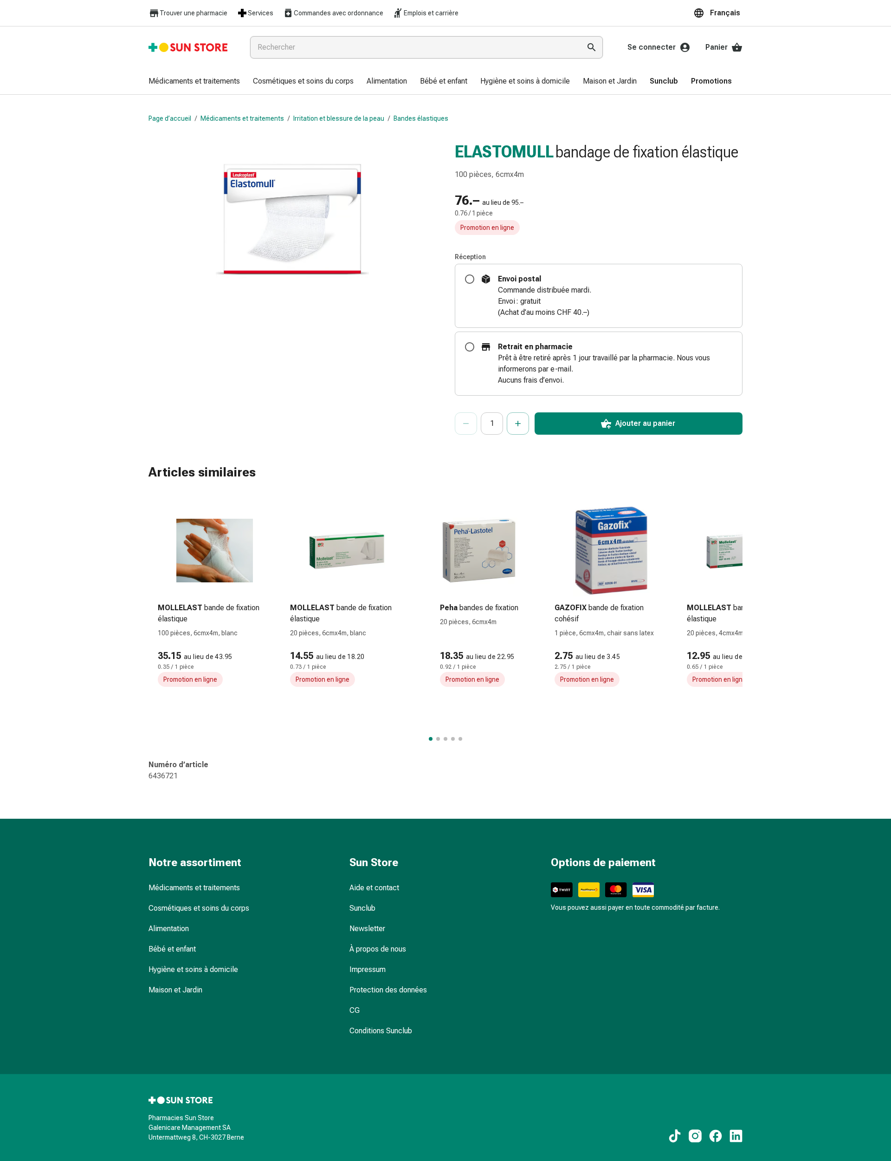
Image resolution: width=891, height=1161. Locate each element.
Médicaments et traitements (242, 118)
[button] (717, 13)
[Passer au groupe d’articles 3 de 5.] (445, 739)
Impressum (367, 969)
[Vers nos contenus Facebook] (715, 1135)
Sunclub (362, 908)
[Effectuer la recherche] (592, 47)
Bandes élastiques (421, 118)
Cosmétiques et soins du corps (198, 908)
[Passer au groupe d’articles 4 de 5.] (453, 739)
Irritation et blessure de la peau (338, 118)
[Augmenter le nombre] (518, 423)
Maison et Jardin (175, 989)
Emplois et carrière (431, 13)
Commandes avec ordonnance (338, 13)
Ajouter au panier (645, 423)
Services (260, 13)
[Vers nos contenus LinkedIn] (736, 1135)
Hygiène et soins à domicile (193, 969)
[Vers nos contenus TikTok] (674, 1135)
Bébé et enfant (172, 949)
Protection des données (388, 989)
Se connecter (651, 47)
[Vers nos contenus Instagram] (695, 1135)
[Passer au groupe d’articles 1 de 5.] (431, 739)
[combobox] (413, 47)
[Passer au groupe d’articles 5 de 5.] (460, 739)
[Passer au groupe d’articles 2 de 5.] (438, 739)
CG (354, 1010)
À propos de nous (377, 949)
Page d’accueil (169, 118)
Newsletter (367, 928)
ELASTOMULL (504, 152)
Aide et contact (374, 887)
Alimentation (168, 928)
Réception (470, 257)
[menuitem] (194, 82)
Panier (716, 47)
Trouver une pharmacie (193, 13)
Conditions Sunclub (380, 1030)
